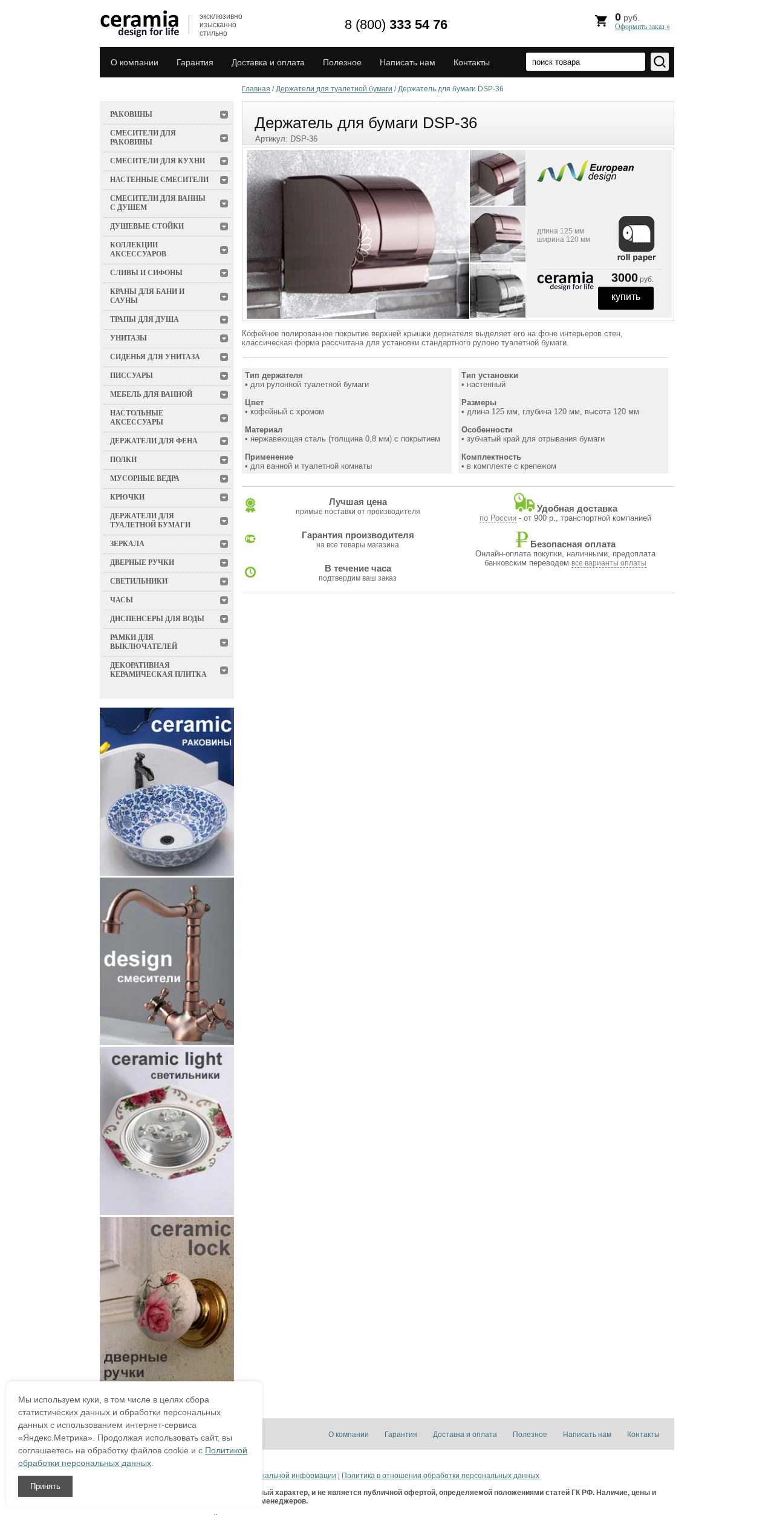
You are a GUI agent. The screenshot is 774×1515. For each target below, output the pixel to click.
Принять (45, 1486)
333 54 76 (396, 24)
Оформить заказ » (642, 26)
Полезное (342, 62)
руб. (642, 21)
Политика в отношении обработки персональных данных (440, 1475)
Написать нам (407, 62)
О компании (134, 62)
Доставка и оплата (268, 62)
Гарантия (195, 62)
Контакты (472, 62)
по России (498, 518)
